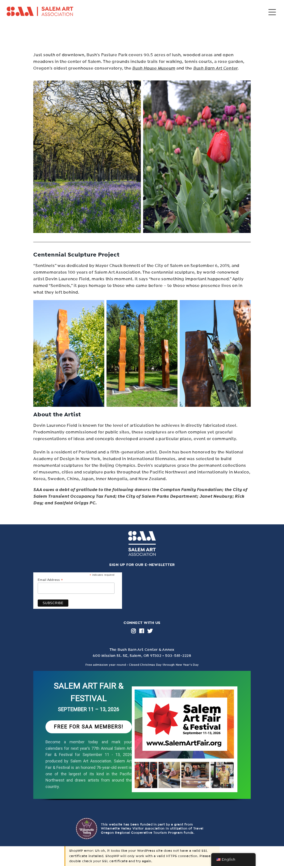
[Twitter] (150, 630)
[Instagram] (133, 630)
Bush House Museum (153, 68)
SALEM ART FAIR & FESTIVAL (89, 692)
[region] (142, 740)
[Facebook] (141, 630)
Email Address (50, 580)
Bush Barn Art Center (215, 68)
